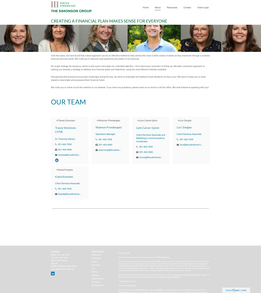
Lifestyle (95, 275)
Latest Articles (97, 278)
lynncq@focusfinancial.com (151, 157)
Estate (94, 261)
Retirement (96, 254)
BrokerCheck (165, 257)
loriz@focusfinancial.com (192, 144)
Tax (93, 268)
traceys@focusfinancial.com (70, 154)
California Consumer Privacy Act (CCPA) (186, 275)
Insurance (95, 265)
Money (94, 271)
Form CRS (126, 253)
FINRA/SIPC (159, 290)
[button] (146, 7)
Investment (96, 258)
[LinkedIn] (57, 160)
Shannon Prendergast (109, 127)
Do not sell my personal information (168, 277)
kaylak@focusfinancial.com (70, 193)
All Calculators (97, 285)
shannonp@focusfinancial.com (110, 149)
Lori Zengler (184, 127)
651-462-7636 (65, 144)
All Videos (95, 282)
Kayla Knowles (64, 176)
